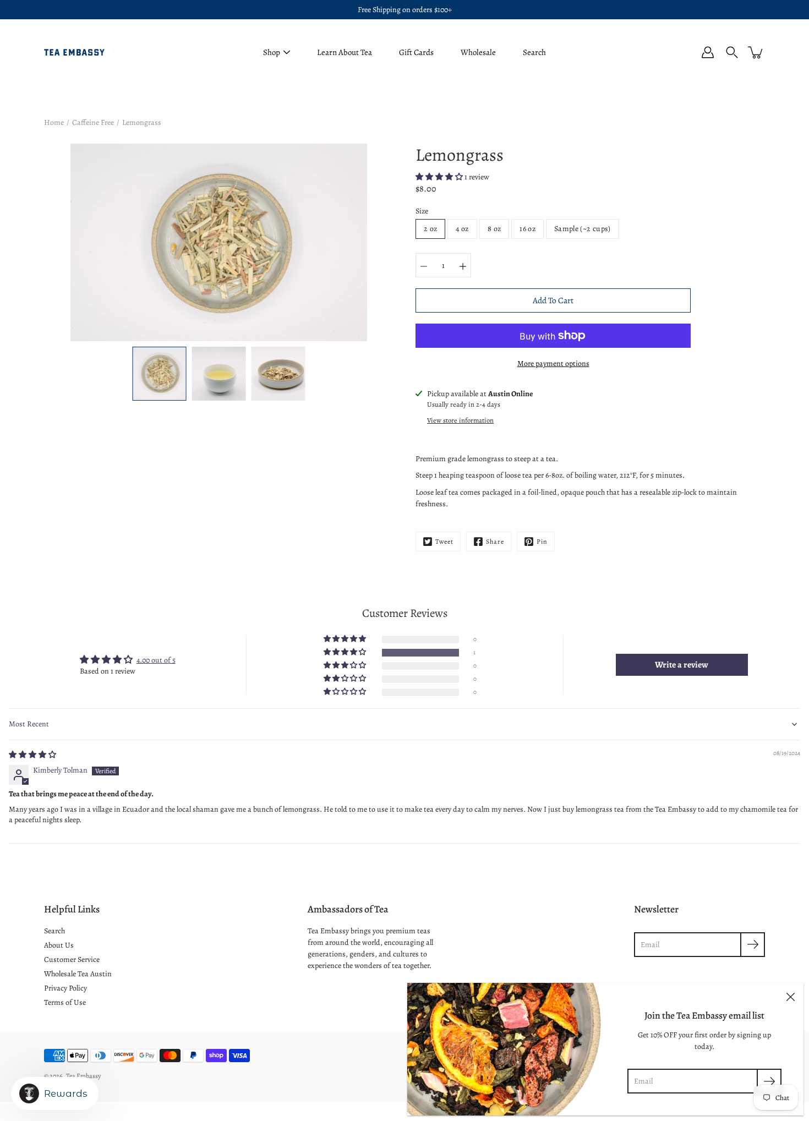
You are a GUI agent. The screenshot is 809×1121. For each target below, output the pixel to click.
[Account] (708, 52)
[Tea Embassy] (74, 52)
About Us (59, 945)
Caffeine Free (93, 122)
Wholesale (478, 52)
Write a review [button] (681, 665)
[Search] (732, 52)
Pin (542, 541)
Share (495, 541)
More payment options (553, 363)
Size (422, 211)
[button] (440, 177)
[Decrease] (424, 265)
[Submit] (769, 1081)
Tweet (444, 541)
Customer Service (72, 959)
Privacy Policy (65, 988)
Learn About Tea (344, 52)
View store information (460, 420)
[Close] (790, 996)
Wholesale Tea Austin (78, 974)
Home (54, 122)
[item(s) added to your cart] (756, 52)
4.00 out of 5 (156, 660)
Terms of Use (65, 1002)
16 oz (527, 228)
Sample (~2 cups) (582, 228)
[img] (32, 755)
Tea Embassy (83, 1075)
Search (534, 52)
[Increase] (463, 265)
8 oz (494, 228)
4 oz (462, 228)
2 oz (430, 228)
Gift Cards (416, 52)
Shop (271, 52)
